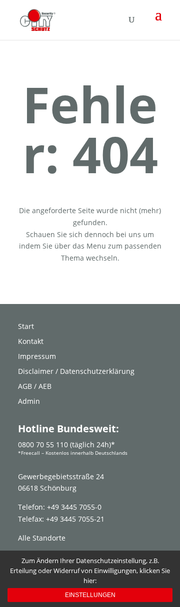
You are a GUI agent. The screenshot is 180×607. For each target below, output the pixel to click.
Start (26, 327)
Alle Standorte (42, 538)
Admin (29, 402)
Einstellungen (90, 595)
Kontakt (31, 342)
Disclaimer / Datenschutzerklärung (76, 372)
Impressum (37, 357)
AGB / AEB (35, 387)
